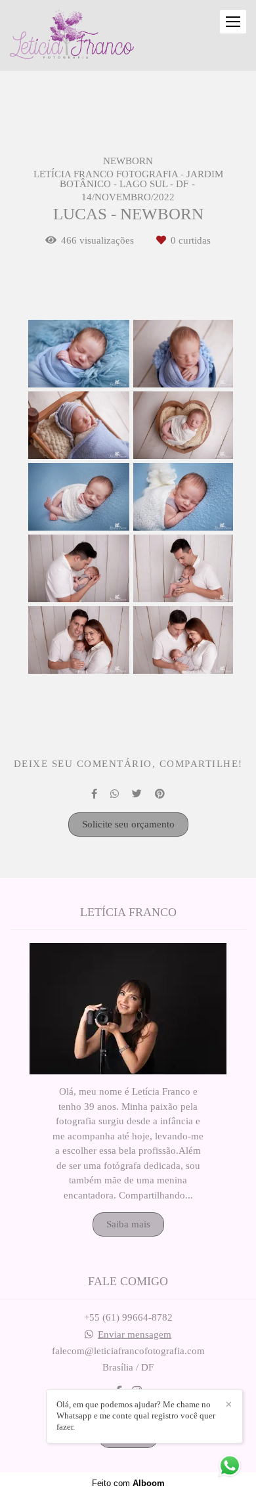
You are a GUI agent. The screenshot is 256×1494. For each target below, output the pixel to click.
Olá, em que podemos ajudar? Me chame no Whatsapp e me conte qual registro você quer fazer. (135, 1415)
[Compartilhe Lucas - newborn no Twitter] (137, 794)
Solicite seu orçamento (128, 824)
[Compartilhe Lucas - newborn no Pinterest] (160, 794)
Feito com (128, 1483)
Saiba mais (128, 1224)
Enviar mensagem (134, 1335)
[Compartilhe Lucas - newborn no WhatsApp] (114, 794)
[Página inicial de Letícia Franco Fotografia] (72, 35)
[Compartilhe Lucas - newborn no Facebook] (94, 794)
